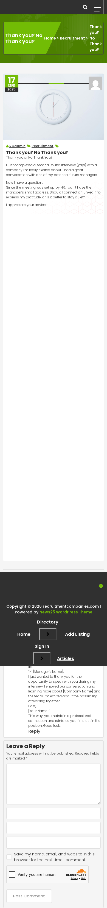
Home (50, 38)
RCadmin (17, 146)
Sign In (42, 646)
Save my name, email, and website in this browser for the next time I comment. (54, 856)
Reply (34, 731)
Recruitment (72, 38)
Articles (65, 658)
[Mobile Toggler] (48, 634)
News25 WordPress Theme (66, 612)
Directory (47, 622)
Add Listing (77, 634)
